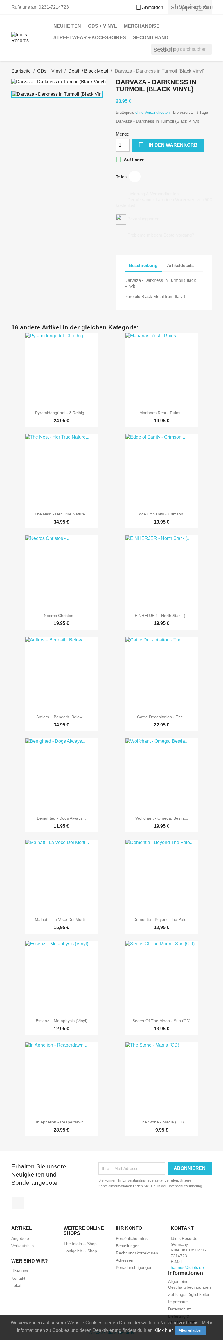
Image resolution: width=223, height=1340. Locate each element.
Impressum (178, 1301)
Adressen (124, 1260)
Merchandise (141, 26)
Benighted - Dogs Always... (61, 818)
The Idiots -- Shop (80, 1243)
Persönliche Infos (132, 1238)
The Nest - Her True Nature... (62, 514)
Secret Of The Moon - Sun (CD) (161, 1020)
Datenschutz (179, 1309)
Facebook (18, 1203)
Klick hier (163, 1330)
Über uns (19, 1271)
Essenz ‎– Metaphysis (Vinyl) (61, 1020)
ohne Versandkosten (153, 112)
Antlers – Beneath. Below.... (61, 717)
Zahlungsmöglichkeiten (189, 1294)
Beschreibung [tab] (143, 265)
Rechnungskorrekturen (137, 1253)
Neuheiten (67, 26)
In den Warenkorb (168, 145)
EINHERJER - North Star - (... (162, 615)
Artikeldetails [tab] (180, 265)
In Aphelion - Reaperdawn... (61, 1122)
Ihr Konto (129, 1228)
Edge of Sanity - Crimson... (161, 514)
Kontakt (18, 1278)
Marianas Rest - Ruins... (161, 412)
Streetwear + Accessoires (89, 37)
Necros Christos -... (61, 615)
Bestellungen (128, 1245)
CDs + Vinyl (102, 26)
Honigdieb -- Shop (80, 1251)
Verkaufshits (22, 1245)
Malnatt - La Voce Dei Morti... (61, 919)
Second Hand (150, 37)
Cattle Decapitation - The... (161, 717)
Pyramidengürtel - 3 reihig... (61, 412)
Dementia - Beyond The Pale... (161, 919)
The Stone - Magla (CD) (162, 1122)
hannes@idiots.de (187, 1267)
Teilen (135, 176)
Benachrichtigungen (134, 1267)
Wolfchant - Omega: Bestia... (161, 818)
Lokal (16, 1285)
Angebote (20, 1238)
